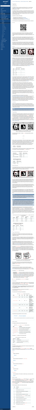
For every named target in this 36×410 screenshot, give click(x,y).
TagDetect (3, 22)
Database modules (4, 41)
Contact (2, 48)
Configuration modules (4, 40)
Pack (2, 37)
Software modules (3, 13)
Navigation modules (4, 17)
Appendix (2, 49)
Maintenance (2, 44)
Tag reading (3, 25)
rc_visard (5, 3)
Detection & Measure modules (5, 18)
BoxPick (3, 36)
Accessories (2, 45)
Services (3, 32)
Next (32, 406)
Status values (3, 31)
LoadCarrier (3, 21)
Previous (14, 406)
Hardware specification (3, 10)
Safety (1, 9)
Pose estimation (3, 26)
